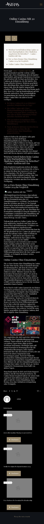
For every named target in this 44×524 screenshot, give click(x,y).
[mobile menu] (41, 4)
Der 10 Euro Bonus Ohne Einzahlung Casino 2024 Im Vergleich (23, 60)
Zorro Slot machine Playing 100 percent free (18, 433)
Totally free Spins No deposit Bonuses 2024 (17, 466)
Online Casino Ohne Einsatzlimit (21, 64)
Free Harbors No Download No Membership (18, 500)
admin (19, 399)
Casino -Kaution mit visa (21, 71)
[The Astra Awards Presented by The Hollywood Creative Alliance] (22, 4)
